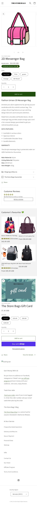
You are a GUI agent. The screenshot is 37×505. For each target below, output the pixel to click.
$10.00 (6, 318)
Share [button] (5, 182)
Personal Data (8, 440)
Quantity (3, 83)
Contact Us (7, 458)
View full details (28, 355)
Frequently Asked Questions (13, 427)
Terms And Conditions (11, 472)
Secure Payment (9, 436)
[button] (2, 3)
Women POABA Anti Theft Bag (9, 235)
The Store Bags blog (10, 412)
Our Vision (7, 463)
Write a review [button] (18, 199)
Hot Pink (6, 74)
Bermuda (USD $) (17, 494)
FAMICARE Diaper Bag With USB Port (9, 264)
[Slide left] (14, 52)
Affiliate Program (9, 467)
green (24, 74)
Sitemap (6, 445)
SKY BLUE (16, 79)
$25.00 (15, 318)
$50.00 (24, 318)
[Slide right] (23, 52)
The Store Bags (16, 501)
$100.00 (6, 323)
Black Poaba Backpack (25, 263)
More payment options (18, 348)
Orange (6, 79)
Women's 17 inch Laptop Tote (26, 236)
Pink (15, 74)
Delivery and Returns (10, 431)
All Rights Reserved (23, 501)
